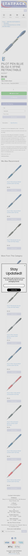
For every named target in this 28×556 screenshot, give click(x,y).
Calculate (14, 117)
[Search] (25, 10)
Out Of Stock (14, 488)
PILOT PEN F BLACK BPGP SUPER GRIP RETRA (12, 336)
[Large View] (3, 59)
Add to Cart (14, 93)
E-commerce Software (12, 553)
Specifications (14, 123)
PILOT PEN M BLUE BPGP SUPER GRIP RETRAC (14, 182)
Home (3, 22)
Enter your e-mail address (14, 529)
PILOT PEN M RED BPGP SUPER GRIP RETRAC (14, 480)
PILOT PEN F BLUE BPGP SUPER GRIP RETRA (14, 211)
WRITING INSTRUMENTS (13, 22)
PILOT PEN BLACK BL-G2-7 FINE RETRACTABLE (14, 240)
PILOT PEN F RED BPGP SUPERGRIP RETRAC (13, 393)
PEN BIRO (6, 23)
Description (5, 123)
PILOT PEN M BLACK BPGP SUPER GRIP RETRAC (12, 423)
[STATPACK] (14, 3)
